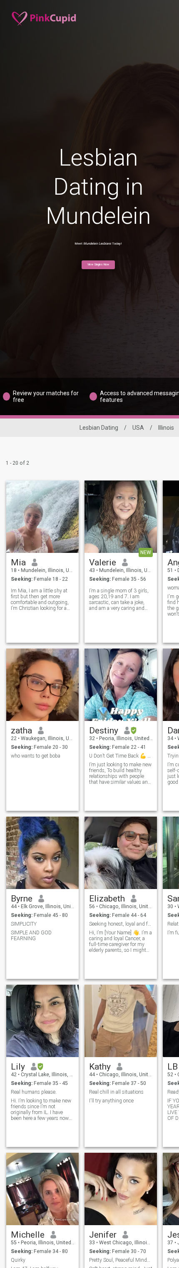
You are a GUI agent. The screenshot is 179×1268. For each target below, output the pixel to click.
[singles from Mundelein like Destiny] (121, 685)
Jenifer (103, 1235)
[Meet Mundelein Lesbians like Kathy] (121, 1021)
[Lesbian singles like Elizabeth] (121, 853)
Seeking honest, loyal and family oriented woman (121, 924)
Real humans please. (34, 1092)
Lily (18, 1067)
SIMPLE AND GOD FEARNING (31, 935)
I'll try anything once (111, 1101)
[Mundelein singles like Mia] (42, 516)
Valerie (102, 562)
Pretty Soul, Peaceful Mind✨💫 (121, 1260)
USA (138, 427)
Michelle (28, 1235)
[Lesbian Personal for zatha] (42, 685)
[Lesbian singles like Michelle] (42, 1189)
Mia (18, 562)
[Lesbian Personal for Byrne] (42, 853)
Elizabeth (107, 899)
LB (172, 1067)
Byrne (21, 899)
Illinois (166, 427)
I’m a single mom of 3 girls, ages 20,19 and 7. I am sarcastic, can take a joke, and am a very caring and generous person (119, 599)
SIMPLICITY (24, 924)
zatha (21, 731)
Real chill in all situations (116, 1092)
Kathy (100, 1067)
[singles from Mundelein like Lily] (42, 1021)
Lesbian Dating (99, 427)
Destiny (103, 731)
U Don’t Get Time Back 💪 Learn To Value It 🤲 (121, 756)
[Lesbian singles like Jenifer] (121, 1189)
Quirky (18, 1260)
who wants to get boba (35, 756)
